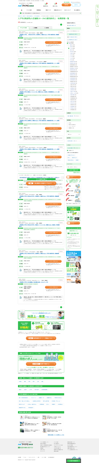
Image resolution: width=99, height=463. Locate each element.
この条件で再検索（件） (74, 170)
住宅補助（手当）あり (56, 401)
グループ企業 (44, 457)
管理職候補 (42, 404)
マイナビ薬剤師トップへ (44, 442)
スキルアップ (33, 397)
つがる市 (71, 58)
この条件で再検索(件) (73, 460)
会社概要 (19, 457)
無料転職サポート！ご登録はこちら (40, 338)
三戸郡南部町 (72, 106)
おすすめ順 (24, 27)
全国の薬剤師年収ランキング (72, 446)
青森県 (70, 43)
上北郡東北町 (72, 89)
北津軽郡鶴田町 (72, 79)
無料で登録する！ (41, 364)
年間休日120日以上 (58, 397)
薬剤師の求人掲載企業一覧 (58, 449)
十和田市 (71, 53)
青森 (25, 381)
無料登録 (66, 4)
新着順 (35, 27)
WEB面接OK (30, 407)
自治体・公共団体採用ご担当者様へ (46, 445)
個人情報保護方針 (51, 457)
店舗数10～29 (41, 397)
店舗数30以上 (49, 397)
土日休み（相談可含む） (32, 404)
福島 (42, 381)
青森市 (20, 389)
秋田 (33, 381)
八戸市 (30, 389)
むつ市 (71, 56)
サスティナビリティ (32, 457)
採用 (38, 457)
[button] (61, 32)
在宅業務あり (60, 404)
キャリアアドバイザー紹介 (58, 445)
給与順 (47, 27)
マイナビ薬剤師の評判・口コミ (72, 449)
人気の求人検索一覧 (57, 448)
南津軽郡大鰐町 (72, 74)
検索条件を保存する (76, 172)
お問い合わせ (42, 449)
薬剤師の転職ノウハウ (71, 442)
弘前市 (25, 389)
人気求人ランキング (57, 446)
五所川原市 (36, 389)
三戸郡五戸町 (72, 103)
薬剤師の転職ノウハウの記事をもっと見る (56, 434)
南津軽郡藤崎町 (72, 73)
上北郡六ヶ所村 (72, 91)
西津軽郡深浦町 (72, 69)
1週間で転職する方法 (71, 448)
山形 (38, 381)
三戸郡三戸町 (72, 101)
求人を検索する (77, 10)
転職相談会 (39, 10)
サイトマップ (42, 451)
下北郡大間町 (72, 94)
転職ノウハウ (48, 10)
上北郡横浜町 (72, 88)
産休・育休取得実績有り (23, 397)
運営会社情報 (56, 451)
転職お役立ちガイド (58, 10)
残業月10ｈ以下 (22, 404)
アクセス (24, 457)
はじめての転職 (70, 445)
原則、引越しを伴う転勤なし (24, 401)
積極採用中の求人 (22, 407)
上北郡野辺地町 (72, 83)
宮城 (29, 381)
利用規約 (41, 448)
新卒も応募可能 (46, 401)
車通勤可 (53, 404)
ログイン (76, 4)
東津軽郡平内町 (72, 61)
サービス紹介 (29, 10)
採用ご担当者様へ (67, 2)
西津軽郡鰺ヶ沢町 (73, 68)
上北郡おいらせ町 (73, 93)
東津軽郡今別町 (72, 63)
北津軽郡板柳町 (44, 389)
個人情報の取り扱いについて (45, 446)
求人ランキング (68, 10)
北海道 (20, 381)
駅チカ (48, 404)
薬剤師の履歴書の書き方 (71, 443)
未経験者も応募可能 (36, 401)
